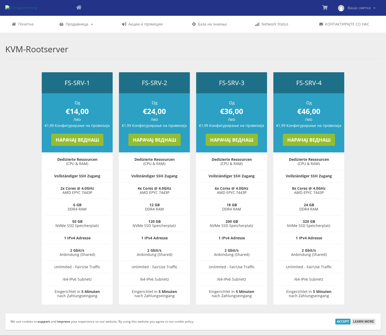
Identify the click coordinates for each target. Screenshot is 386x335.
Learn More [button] (363, 321)
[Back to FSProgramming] (79, 8)
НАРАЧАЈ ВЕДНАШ (77, 140)
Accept (343, 321)
